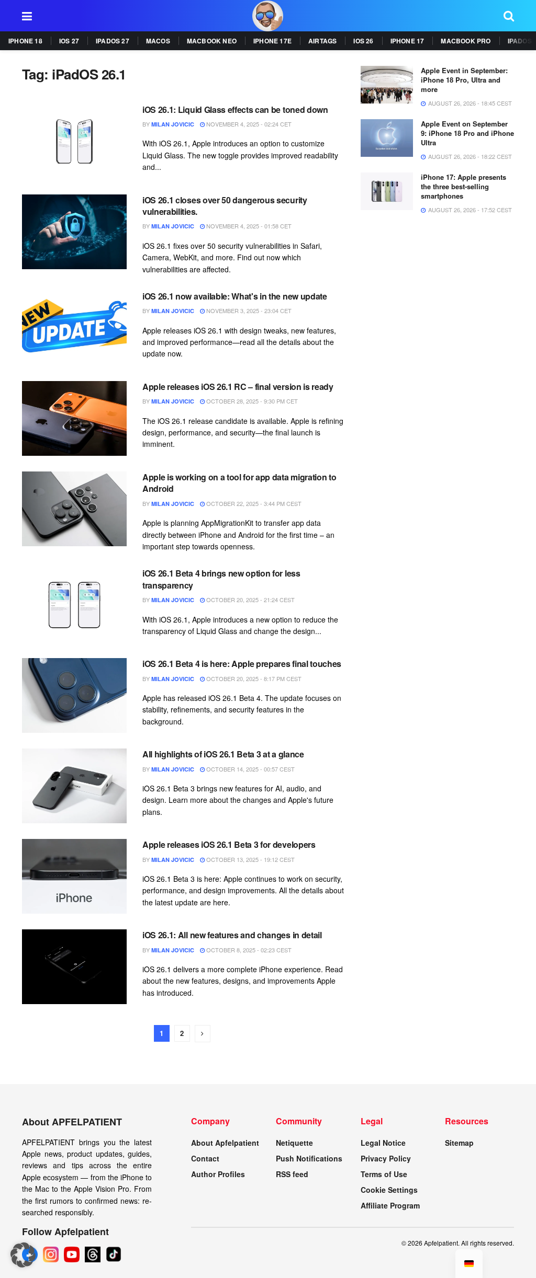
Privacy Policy (386, 1158)
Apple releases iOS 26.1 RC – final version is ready (237, 387)
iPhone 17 (407, 40)
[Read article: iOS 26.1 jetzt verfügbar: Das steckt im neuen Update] (74, 328)
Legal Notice (383, 1142)
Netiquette (294, 1142)
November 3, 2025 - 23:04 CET (248, 310)
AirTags (322, 40)
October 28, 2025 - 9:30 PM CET (251, 401)
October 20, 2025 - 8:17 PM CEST (253, 678)
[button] (23, 1255)
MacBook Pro (465, 40)
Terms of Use (384, 1174)
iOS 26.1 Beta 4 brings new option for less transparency (221, 579)
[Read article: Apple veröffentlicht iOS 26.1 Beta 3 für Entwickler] (74, 876)
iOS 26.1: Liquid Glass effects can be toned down (235, 109)
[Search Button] (509, 15)
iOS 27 (69, 40)
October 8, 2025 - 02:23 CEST (248, 950)
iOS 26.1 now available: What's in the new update (234, 296)
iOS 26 (363, 40)
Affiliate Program (390, 1205)
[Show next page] (202, 1033)
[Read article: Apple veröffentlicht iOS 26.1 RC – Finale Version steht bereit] (74, 418)
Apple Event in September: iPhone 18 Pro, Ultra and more (464, 79)
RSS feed (292, 1174)
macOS (158, 40)
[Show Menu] (27, 15)
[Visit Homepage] (267, 16)
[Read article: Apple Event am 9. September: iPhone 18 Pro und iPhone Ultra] (387, 138)
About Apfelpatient (225, 1142)
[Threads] (92, 1254)
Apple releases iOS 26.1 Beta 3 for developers (229, 844)
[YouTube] (72, 1254)
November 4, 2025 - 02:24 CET (248, 124)
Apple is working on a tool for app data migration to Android (239, 482)
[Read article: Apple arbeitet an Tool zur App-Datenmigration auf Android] (74, 508)
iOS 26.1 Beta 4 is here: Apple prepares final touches (241, 664)
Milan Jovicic (172, 124)
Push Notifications (309, 1158)
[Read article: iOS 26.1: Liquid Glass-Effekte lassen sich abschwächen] (74, 141)
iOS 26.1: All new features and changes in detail (232, 935)
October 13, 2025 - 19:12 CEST (250, 859)
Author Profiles (218, 1174)
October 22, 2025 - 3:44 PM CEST (253, 503)
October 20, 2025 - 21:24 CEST (250, 599)
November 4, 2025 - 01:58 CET (248, 226)
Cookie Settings (389, 1189)
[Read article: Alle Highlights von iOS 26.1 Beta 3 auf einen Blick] (74, 786)
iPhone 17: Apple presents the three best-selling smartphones (463, 186)
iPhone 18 (25, 40)
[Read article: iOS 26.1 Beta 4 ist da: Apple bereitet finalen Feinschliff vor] (74, 695)
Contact (205, 1158)
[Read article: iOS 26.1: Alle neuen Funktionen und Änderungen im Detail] (74, 966)
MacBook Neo (212, 40)
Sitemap (459, 1142)
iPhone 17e (272, 40)
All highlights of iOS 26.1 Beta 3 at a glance (223, 754)
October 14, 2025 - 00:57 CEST (250, 769)
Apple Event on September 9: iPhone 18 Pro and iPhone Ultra (467, 133)
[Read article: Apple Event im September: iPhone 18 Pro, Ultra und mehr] (387, 84)
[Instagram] (51, 1254)
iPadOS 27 (112, 40)
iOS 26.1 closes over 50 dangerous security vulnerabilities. (224, 205)
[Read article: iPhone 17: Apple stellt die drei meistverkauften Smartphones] (387, 191)
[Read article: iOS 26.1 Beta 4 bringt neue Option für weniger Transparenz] (74, 605)
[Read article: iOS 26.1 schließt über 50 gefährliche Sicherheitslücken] (74, 231)
